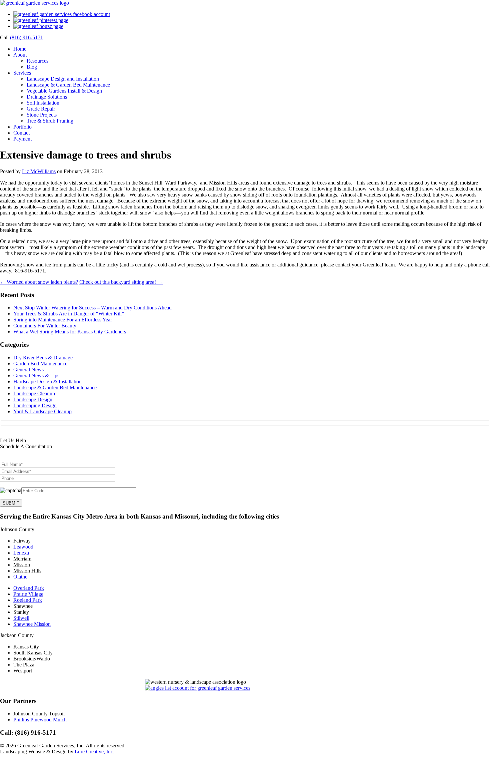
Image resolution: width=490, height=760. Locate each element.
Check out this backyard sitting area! (121, 282)
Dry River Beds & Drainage (43, 357)
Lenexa (21, 553)
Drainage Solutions (47, 97)
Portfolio (22, 127)
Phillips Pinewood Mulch (40, 719)
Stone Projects (42, 115)
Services (22, 73)
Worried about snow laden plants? (39, 282)
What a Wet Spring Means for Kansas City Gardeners (69, 331)
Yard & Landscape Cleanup (42, 411)
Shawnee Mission (32, 624)
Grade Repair (41, 109)
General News (28, 369)
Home (19, 49)
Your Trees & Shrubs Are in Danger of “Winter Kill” (68, 313)
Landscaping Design (35, 405)
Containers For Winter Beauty (44, 325)
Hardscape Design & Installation (47, 381)
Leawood (23, 547)
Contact (21, 133)
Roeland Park (27, 600)
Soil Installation (43, 103)
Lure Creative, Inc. (94, 751)
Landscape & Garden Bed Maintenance (68, 85)
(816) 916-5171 (26, 37)
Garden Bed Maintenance (40, 363)
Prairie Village (28, 594)
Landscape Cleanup (34, 393)
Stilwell (21, 618)
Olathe (20, 576)
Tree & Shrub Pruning (50, 121)
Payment (22, 139)
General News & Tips (36, 375)
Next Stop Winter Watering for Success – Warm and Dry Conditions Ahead (92, 307)
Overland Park (28, 588)
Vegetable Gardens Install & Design (64, 91)
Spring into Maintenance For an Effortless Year (62, 319)
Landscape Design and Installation (63, 79)
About (20, 55)
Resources (37, 61)
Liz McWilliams (39, 171)
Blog (32, 67)
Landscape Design (32, 399)
